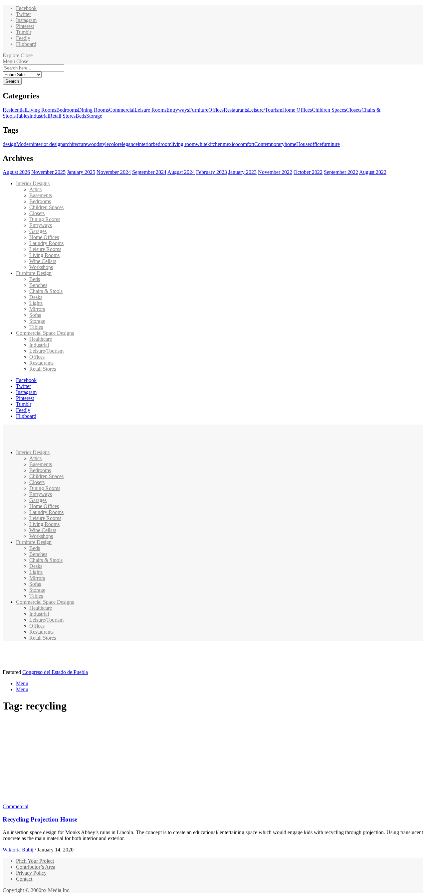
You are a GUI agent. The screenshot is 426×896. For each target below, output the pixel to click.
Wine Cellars (42, 261)
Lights (36, 303)
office (316, 144)
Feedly (23, 38)
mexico (230, 144)
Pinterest (25, 26)
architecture (75, 144)
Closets (353, 110)
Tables (22, 116)
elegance (128, 144)
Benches (38, 285)
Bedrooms (67, 110)
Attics (35, 189)
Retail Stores (62, 116)
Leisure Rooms (150, 110)
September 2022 (341, 172)
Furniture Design (34, 273)
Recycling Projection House (40, 819)
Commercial (121, 110)
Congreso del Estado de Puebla (55, 672)
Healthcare (40, 339)
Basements (40, 195)
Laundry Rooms (46, 243)
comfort (246, 144)
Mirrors (37, 309)
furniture (331, 144)
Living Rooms (41, 110)
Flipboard (26, 44)
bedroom (162, 144)
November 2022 (275, 172)
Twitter (23, 14)
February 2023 (211, 172)
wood (93, 144)
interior (145, 144)
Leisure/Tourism (265, 110)
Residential (14, 110)
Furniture (198, 110)
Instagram (26, 20)
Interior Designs (33, 183)
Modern (24, 144)
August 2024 (181, 172)
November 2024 (114, 172)
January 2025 (81, 172)
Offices (216, 110)
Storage (94, 116)
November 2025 (48, 172)
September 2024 (149, 172)
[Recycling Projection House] (65, 800)
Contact (24, 879)
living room (183, 144)
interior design (48, 144)
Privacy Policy (31, 873)
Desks (35, 297)
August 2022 (372, 172)
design (9, 144)
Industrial (39, 116)
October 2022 (308, 172)
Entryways (177, 110)
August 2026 (16, 172)
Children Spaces (329, 110)
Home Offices (297, 110)
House (303, 144)
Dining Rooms (93, 110)
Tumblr (23, 32)
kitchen (215, 144)
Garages (38, 231)
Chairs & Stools (46, 291)
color (114, 144)
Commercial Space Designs (45, 333)
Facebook (26, 8)
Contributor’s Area (35, 867)
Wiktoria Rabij (18, 849)
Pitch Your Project (35, 861)
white (201, 144)
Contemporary (269, 144)
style (104, 144)
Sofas (35, 315)
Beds (81, 116)
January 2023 (242, 172)
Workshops (41, 267)
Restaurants (236, 110)
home (290, 144)
